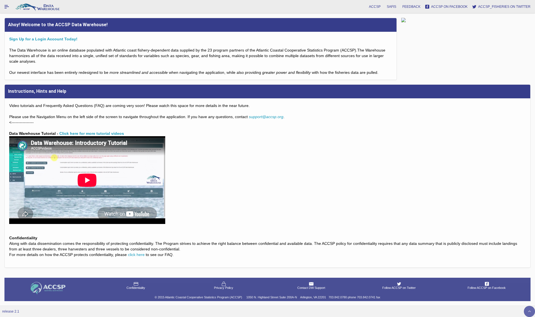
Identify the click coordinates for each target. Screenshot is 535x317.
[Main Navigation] (6, 6)
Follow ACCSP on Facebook (487, 287)
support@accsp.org (266, 116)
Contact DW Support (311, 287)
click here (136, 254)
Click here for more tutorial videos (91, 133)
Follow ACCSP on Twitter (399, 287)
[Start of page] (529, 311)
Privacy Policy (223, 287)
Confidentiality (136, 287)
